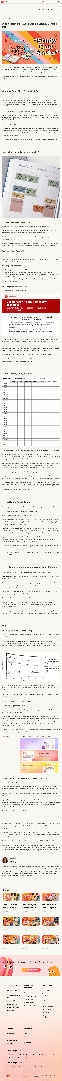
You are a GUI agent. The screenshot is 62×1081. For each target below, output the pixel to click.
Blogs (26, 1034)
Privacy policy (25, 1076)
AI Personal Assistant (30, 996)
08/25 (8, 1066)
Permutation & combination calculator (46, 1001)
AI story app (10, 1010)
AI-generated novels (12, 1007)
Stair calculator (46, 1009)
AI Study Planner (29, 1003)
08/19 (29, 1066)
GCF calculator (46, 990)
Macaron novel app (12, 1004)
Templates (9, 1043)
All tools (44, 1021)
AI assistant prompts (30, 993)
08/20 (24, 1066)
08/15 (45, 1066)
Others (31, 1058)
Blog (32, 9)
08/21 (19, 1066)
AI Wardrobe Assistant (31, 1006)
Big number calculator (48, 1006)
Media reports (28, 1037)
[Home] (26, 9)
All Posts (7, 18)
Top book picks (11, 1001)
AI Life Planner (28, 999)
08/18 (34, 1066)
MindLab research (12, 1040)
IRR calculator (46, 1012)
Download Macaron (12, 1037)
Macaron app (10, 1034)
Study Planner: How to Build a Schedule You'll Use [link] (49, 9)
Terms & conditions (36, 1076)
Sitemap (27, 1042)
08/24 (13, 1066)
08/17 (40, 1066)
